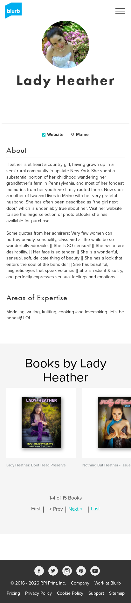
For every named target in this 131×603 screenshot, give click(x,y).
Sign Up (95, 11)
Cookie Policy (70, 593)
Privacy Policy (38, 593)
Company (80, 583)
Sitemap (117, 593)
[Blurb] (11, 13)
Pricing (13, 593)
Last (95, 509)
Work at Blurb (107, 583)
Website (55, 134)
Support (96, 593)
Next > (75, 509)
